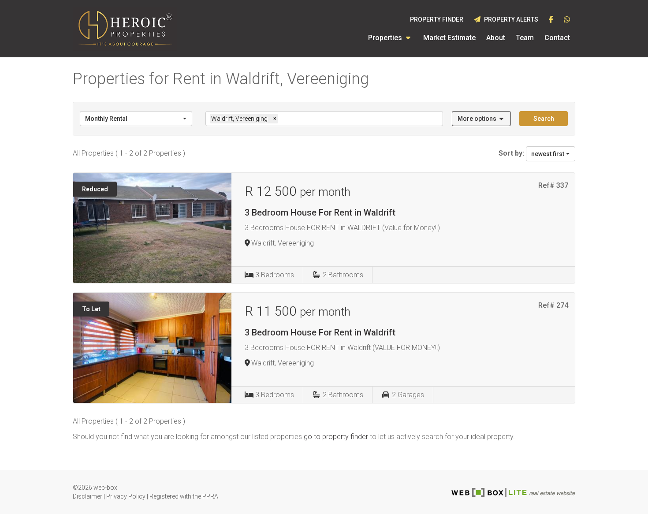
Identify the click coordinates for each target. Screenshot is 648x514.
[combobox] (136, 118)
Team (525, 38)
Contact (557, 38)
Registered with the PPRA (183, 496)
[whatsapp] (567, 20)
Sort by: (511, 153)
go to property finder (336, 436)
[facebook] (551, 20)
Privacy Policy (125, 496)
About (495, 38)
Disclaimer (87, 496)
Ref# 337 (553, 185)
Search (543, 118)
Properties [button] (386, 38)
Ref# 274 (553, 305)
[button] (481, 118)
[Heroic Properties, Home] (125, 29)
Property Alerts (509, 19)
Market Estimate (449, 38)
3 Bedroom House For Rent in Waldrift (320, 212)
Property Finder (436, 19)
